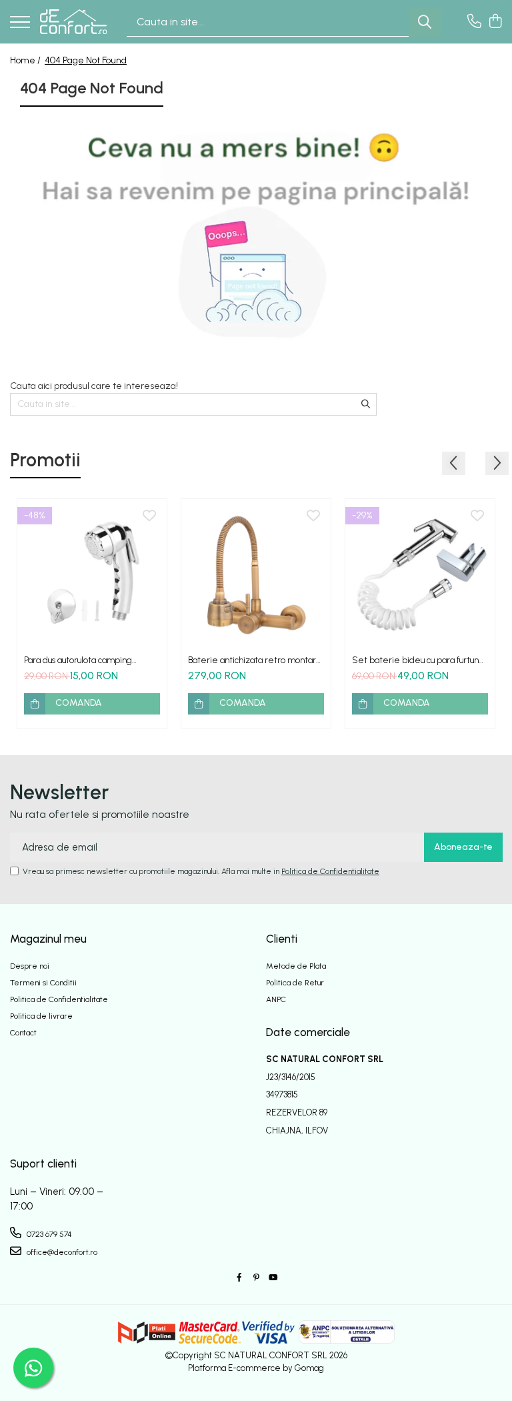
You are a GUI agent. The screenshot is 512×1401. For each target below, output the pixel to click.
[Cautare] (425, 22)
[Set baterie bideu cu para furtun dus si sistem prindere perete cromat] (420, 574)
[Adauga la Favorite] (149, 516)
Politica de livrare (41, 1016)
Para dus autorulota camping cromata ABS (78, 660)
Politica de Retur (295, 982)
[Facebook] (239, 1278)
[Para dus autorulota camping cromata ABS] (92, 574)
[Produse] (20, 23)
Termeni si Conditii (43, 982)
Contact (23, 1032)
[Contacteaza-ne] (474, 22)
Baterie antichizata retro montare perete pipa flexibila (255, 660)
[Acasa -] (73, 21)
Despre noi (29, 966)
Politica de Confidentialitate (330, 871)
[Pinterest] (256, 1278)
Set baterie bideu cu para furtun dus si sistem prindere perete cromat (415, 660)
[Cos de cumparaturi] (495, 22)
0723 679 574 (48, 1234)
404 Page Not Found (86, 60)
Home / (26, 60)
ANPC (276, 999)
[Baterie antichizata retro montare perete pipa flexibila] (256, 574)
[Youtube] (272, 1278)
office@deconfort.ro (61, 1252)
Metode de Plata (296, 966)
